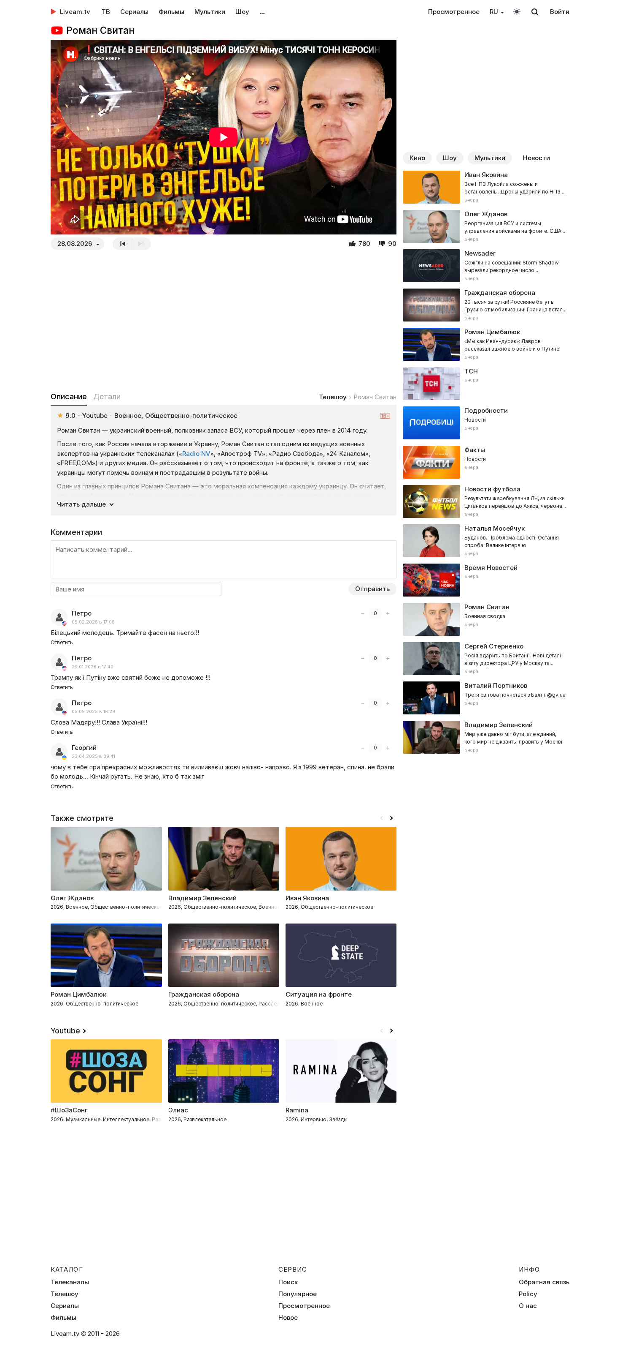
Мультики (209, 12)
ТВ (106, 12)
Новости (536, 158)
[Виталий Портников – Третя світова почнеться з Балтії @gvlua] (486, 697)
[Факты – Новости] (486, 462)
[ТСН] (486, 383)
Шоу (242, 12)
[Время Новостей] (486, 580)
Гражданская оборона (203, 994)
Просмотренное (454, 12)
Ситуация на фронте (319, 994)
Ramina (297, 1110)
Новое (288, 1317)
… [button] (262, 12)
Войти (559, 12)
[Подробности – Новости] (486, 422)
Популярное (297, 1294)
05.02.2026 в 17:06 (93, 622)
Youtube (65, 1030)
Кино (417, 158)
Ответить (62, 642)
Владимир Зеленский (202, 898)
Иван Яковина (307, 898)
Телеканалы (70, 1282)
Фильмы (171, 12)
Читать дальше (81, 504)
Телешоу (333, 397)
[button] (391, 818)
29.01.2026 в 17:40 (92, 667)
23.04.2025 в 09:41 (93, 756)
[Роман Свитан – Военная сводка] (486, 619)
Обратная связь (544, 1282)
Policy (528, 1294)
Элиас (178, 1110)
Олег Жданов (72, 898)
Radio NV (196, 454)
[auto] (516, 11)
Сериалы (134, 12)
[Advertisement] (223, 321)
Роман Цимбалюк (78, 994)
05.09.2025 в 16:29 (93, 711)
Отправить (372, 589)
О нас (528, 1306)
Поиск (288, 1282)
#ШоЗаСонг (69, 1110)
